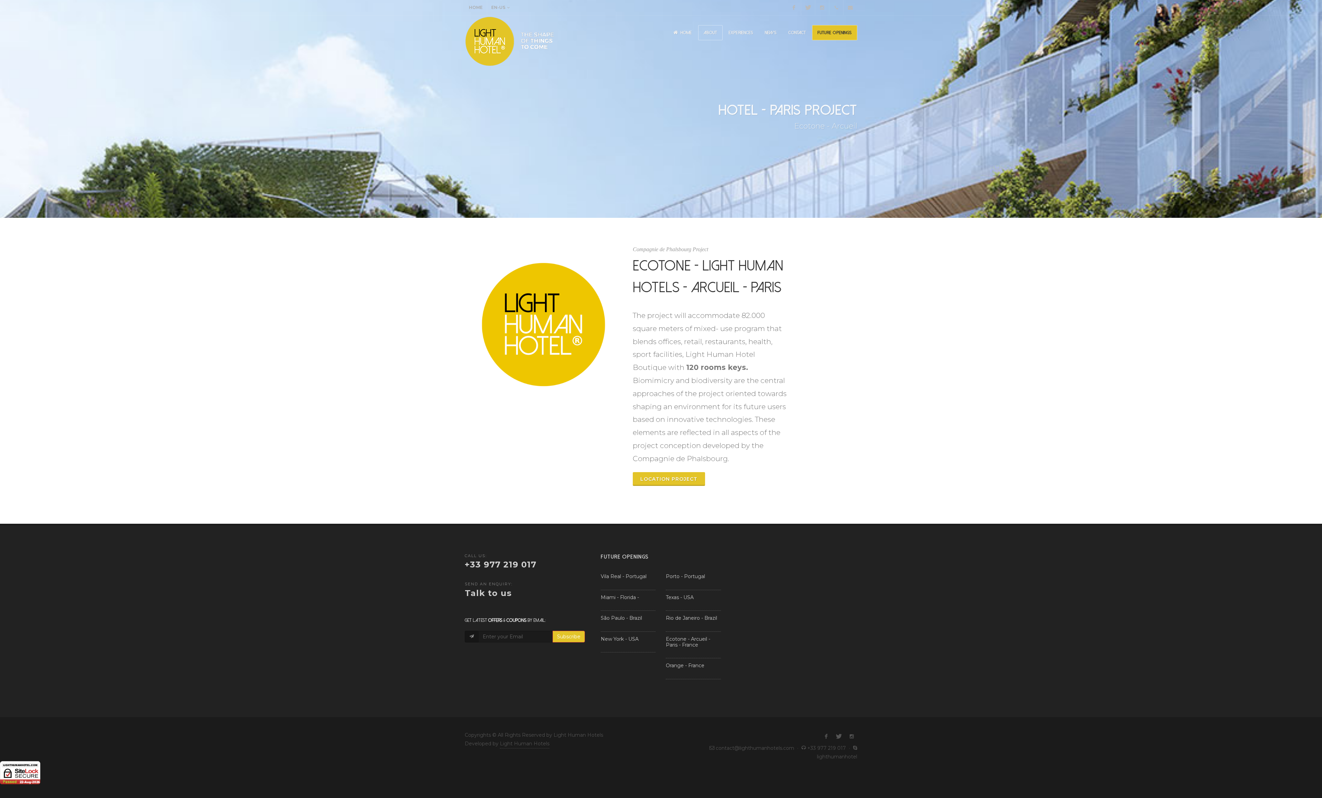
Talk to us (488, 593)
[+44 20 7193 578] (836, 7)
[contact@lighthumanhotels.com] (850, 7)
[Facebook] (794, 7)
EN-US (498, 7)
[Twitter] (808, 7)
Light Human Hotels (524, 744)
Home (476, 7)
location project (668, 479)
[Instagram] (822, 7)
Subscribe (568, 637)
